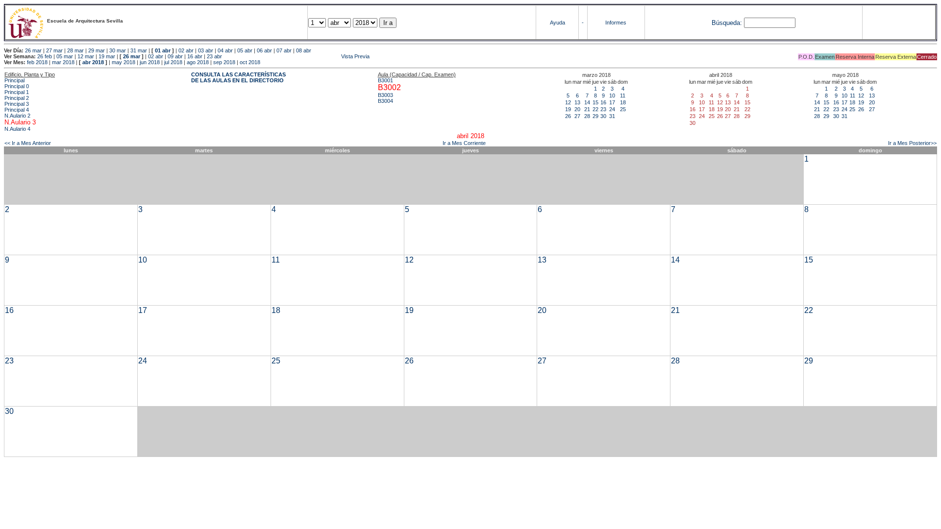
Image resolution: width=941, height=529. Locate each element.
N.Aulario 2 (17, 116)
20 (577, 109)
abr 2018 (93, 62)
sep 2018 (224, 62)
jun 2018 (150, 62)
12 (568, 102)
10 (612, 95)
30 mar (117, 50)
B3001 (385, 80)
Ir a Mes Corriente (464, 143)
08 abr (303, 50)
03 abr (205, 50)
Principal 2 (16, 98)
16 (603, 102)
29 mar (96, 50)
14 (587, 102)
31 (612, 116)
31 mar (138, 50)
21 (587, 109)
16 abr (194, 56)
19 (568, 109)
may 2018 (123, 62)
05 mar (64, 56)
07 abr (284, 50)
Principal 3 (16, 104)
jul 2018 (173, 62)
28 (587, 116)
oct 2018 (250, 62)
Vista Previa (296, 56)
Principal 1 (16, 92)
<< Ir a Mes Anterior (27, 143)
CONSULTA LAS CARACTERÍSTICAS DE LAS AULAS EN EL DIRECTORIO (238, 77)
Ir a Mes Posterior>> (912, 143)
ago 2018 (198, 62)
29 (595, 116)
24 (612, 109)
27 (577, 116)
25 (623, 109)
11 (622, 95)
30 (603, 116)
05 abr (244, 50)
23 (603, 109)
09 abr (175, 56)
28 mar (75, 50)
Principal (14, 80)
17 (612, 102)
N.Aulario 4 (17, 129)
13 (577, 102)
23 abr (214, 56)
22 (595, 109)
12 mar (85, 56)
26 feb (44, 56)
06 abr (264, 50)
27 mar (54, 50)
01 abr (163, 50)
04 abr (225, 50)
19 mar (107, 56)
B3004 (385, 101)
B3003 (385, 95)
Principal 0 (16, 86)
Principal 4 (16, 110)
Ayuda (557, 22)
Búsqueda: (727, 22)
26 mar (33, 50)
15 (595, 102)
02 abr (186, 50)
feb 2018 (37, 62)
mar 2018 (63, 62)
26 (568, 116)
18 (623, 102)
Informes (615, 22)
